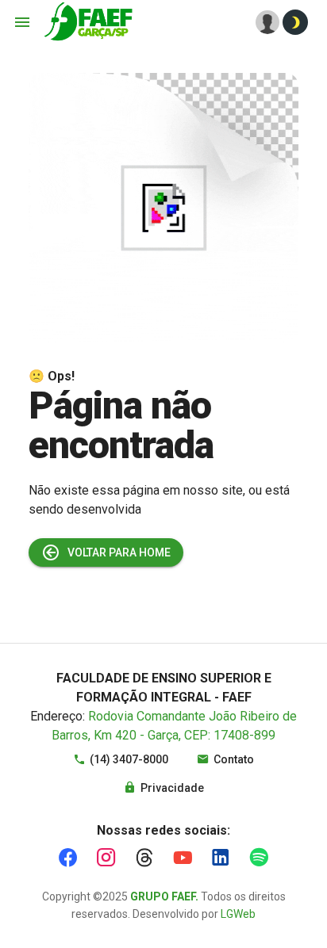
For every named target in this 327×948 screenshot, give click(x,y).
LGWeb (238, 914)
